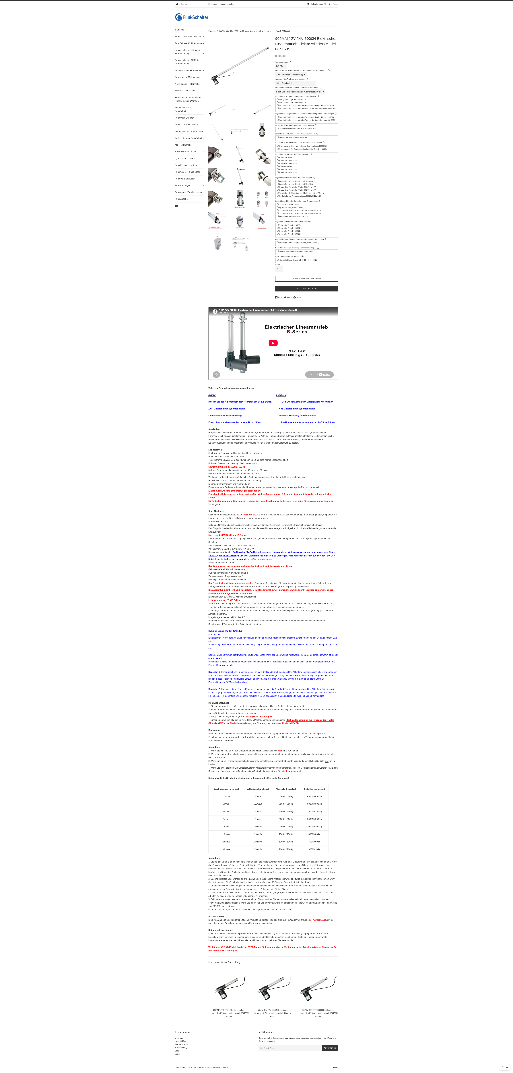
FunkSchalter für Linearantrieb (189, 43)
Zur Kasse (333, 4)
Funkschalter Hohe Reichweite (189, 36)
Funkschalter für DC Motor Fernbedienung (189, 52)
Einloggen (212, 4)
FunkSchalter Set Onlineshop (201, 1067)
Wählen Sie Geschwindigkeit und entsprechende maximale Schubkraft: (301, 70)
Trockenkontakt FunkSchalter (189, 70)
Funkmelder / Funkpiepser (187, 172)
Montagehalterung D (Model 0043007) (292, 103)
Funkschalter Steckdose (186, 124)
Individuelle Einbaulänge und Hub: (287, 256)
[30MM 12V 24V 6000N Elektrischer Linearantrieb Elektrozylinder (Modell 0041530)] (228, 987)
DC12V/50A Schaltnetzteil (288, 164)
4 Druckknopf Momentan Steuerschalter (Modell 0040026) (300, 213)
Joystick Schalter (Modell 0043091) (291, 208)
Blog (177, 1051)
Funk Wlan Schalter (184, 118)
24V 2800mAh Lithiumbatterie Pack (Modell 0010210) (298, 129)
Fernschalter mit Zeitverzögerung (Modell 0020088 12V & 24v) (301, 193)
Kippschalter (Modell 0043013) (290, 205)
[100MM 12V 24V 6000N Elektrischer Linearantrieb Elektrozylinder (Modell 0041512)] (318, 987)
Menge (277, 265)
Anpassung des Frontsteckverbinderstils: (290, 79)
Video (177, 1054)
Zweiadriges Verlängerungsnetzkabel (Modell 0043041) (299, 243)
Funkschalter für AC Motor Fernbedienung (189, 62)
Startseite (179, 30)
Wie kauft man (181, 1044)
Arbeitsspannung (281, 62)
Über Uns (179, 1038)
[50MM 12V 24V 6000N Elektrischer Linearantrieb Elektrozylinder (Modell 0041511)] (273, 987)
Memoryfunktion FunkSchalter (189, 131)
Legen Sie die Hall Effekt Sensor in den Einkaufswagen (295, 134)
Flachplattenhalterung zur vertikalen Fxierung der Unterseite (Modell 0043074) (307, 108)
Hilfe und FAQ (181, 1047)
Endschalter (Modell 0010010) (290, 225)
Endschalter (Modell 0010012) (290, 231)
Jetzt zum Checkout (306, 288)
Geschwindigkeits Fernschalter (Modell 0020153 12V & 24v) (300, 196)
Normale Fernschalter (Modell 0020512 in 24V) (296, 181)
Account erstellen (227, 4)
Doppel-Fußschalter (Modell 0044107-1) (293, 216)
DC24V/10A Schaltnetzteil (288, 170)
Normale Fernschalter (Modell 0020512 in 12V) (296, 184)
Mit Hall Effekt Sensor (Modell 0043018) (293, 137)
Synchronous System (185, 158)
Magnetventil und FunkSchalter (183, 109)
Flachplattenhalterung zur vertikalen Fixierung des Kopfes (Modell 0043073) (306, 106)
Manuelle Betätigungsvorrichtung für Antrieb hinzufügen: (295, 248)
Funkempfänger (189, 185)
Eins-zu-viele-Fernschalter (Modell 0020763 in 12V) (297, 190)
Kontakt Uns (180, 1041)
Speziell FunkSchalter (189, 151)
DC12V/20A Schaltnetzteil (288, 161)
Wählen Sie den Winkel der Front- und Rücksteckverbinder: (296, 88)
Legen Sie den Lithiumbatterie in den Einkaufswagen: (294, 125)
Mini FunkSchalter (183, 145)
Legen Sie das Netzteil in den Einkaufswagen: (292, 154)
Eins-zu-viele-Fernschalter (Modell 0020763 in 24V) (297, 187)
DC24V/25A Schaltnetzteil (288, 172)
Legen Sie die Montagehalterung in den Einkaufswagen (295, 96)
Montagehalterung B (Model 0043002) (292, 100)
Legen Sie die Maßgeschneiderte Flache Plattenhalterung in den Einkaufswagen (304, 114)
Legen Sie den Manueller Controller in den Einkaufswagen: (296, 201)
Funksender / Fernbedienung (189, 192)
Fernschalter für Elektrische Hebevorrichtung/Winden (188, 99)
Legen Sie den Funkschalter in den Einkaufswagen (293, 178)
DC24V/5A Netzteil (285, 167)
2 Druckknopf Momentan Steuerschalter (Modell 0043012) (300, 211)
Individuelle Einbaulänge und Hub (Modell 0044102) (298, 260)
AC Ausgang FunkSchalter (189, 84)
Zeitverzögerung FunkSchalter (189, 138)
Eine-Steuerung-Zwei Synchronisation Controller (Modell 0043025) (303, 146)
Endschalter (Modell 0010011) (289, 228)
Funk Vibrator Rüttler (185, 179)
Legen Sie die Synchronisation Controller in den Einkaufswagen (298, 143)
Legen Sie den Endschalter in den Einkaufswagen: (293, 222)
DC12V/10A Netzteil (286, 158)
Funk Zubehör (189, 199)
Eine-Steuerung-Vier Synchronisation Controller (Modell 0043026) (303, 149)
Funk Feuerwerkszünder (186, 165)
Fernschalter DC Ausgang (189, 77)
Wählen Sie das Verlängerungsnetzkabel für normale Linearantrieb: (299, 239)
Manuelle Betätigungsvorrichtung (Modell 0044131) (297, 251)
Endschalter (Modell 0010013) (290, 234)
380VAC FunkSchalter (189, 91)
